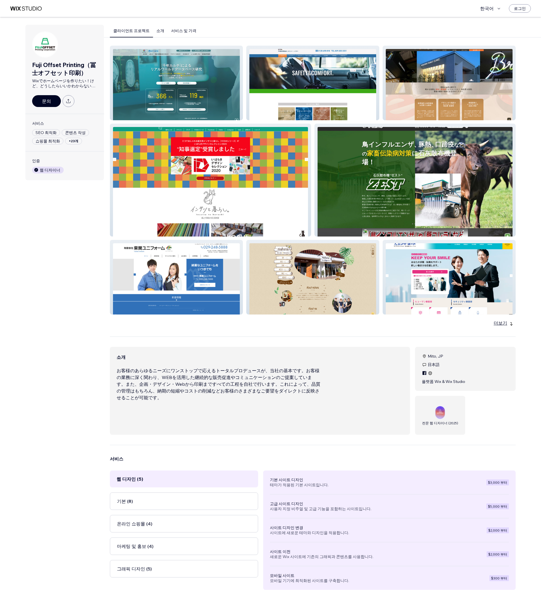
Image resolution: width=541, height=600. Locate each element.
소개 (160, 30)
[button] (176, 83)
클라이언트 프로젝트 (131, 30)
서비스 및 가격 (183, 30)
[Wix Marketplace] (26, 8)
